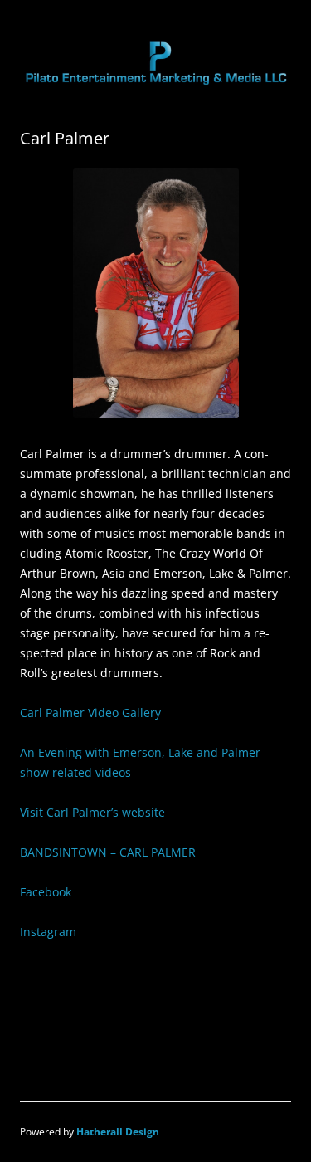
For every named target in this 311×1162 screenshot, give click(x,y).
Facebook (45, 892)
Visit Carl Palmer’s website (92, 812)
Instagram (48, 932)
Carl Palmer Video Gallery (90, 712)
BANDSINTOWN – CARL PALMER (108, 852)
